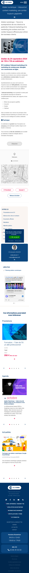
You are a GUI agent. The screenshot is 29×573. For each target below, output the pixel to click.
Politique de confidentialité (14, 565)
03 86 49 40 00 (15, 550)
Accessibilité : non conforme (14, 570)
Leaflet (13, 182)
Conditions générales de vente (14, 562)
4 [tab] (16, 368)
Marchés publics (7, 225)
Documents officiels (8, 219)
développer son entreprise (15, 507)
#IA (17, 277)
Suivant (21, 190)
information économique (15, 510)
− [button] (3, 169)
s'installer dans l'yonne (15, 514)
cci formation (15, 517)
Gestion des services (14, 568)
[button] (4, 289)
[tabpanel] (14, 345)
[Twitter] (6, 500)
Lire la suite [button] (8, 281)
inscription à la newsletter (14, 522)
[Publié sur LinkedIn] (23, 296)
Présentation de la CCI (9, 212)
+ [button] (3, 167)
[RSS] (23, 500)
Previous (4, 368)
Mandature (6, 222)
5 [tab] (18, 368)
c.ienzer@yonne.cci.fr (14, 257)
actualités (15, 527)
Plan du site (14, 559)
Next (25, 368)
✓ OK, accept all (14, 237)
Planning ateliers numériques (13, 270)
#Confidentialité (9, 277)
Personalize (11, 240)
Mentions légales (14, 556)
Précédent (7, 190)
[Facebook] (10, 500)
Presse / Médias (7, 229)
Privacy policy (18, 240)
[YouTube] (18, 500)
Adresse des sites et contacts (11, 215)
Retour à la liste (14, 195)
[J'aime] (6, 300)
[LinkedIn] (14, 500)
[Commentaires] (8, 300)
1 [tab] (9, 368)
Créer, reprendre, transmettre (15, 503)
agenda (14, 524)
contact (14, 529)
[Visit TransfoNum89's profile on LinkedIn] (7, 296)
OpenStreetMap (20, 182)
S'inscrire (14, 144)
